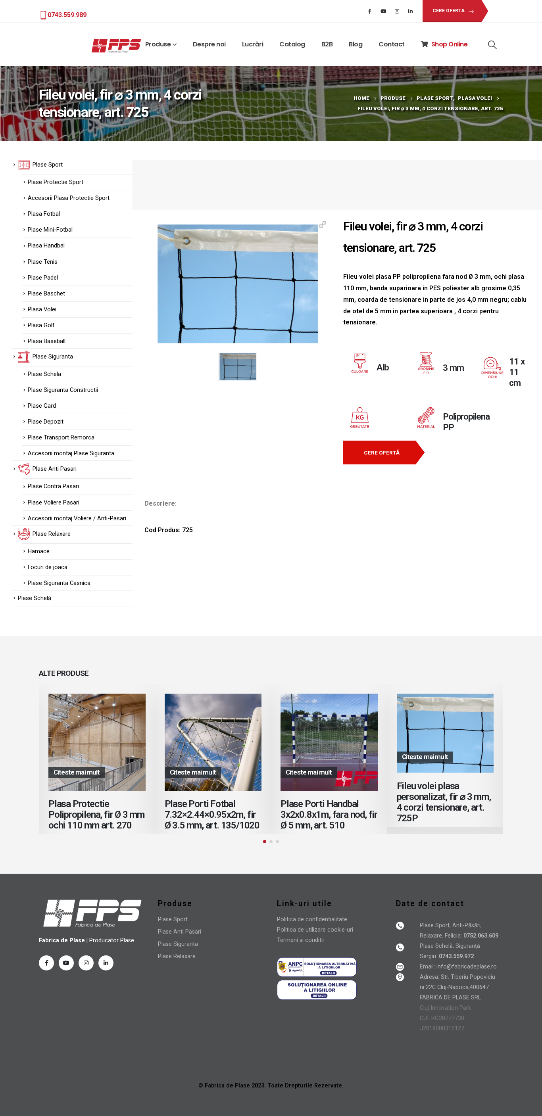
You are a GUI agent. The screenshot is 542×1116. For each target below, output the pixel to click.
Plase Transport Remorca (61, 437)
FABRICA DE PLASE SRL (450, 997)
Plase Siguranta (178, 944)
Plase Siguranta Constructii (63, 389)
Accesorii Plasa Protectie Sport (69, 197)
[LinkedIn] (410, 11)
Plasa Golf (41, 325)
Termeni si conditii (300, 940)
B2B (327, 44)
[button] (264, 841)
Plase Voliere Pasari (53, 502)
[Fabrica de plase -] (116, 46)
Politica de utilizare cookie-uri (315, 929)
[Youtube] (383, 11)
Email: (428, 966)
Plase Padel (43, 277)
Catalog (292, 44)
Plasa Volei (42, 309)
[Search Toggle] (492, 45)
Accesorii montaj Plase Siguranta (71, 453)
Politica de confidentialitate (312, 919)
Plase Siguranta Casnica (59, 583)
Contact (392, 44)
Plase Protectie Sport (55, 182)
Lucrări (252, 44)
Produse (158, 44)
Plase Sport (173, 919)
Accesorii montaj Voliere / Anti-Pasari (77, 518)
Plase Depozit (45, 421)
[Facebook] (369, 11)
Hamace (39, 551)
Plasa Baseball (46, 341)
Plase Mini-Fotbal (50, 229)
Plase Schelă (34, 598)
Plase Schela (44, 374)
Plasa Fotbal (44, 213)
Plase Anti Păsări (179, 931)
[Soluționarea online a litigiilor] (317, 989)
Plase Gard (42, 405)
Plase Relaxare (177, 956)
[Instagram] (396, 11)
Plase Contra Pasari (53, 486)
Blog (355, 44)
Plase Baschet (46, 293)
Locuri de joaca (47, 567)
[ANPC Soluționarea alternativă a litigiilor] (317, 966)
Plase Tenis (43, 261)
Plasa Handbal (46, 245)
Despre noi (209, 44)
